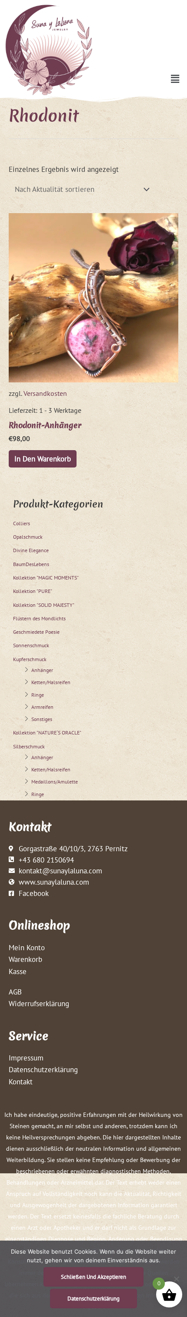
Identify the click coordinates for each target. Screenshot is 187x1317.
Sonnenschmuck (31, 645)
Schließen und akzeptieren (93, 1277)
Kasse (18, 971)
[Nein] (176, 1278)
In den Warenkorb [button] (42, 459)
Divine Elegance (31, 550)
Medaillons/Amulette (54, 781)
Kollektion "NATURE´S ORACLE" (47, 732)
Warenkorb (25, 959)
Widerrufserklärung (39, 1003)
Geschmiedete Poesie (36, 632)
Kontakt (21, 1082)
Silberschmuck (29, 746)
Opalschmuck (28, 536)
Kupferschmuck (30, 659)
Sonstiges (41, 719)
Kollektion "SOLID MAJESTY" (43, 605)
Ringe (37, 694)
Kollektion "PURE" (32, 591)
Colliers (21, 523)
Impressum (26, 1058)
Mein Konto (27, 947)
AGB (15, 992)
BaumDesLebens (31, 564)
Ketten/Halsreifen (50, 682)
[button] (175, 79)
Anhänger (42, 670)
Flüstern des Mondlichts (39, 618)
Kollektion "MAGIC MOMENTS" (46, 577)
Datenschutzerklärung (43, 1069)
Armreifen (42, 707)
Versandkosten (45, 393)
